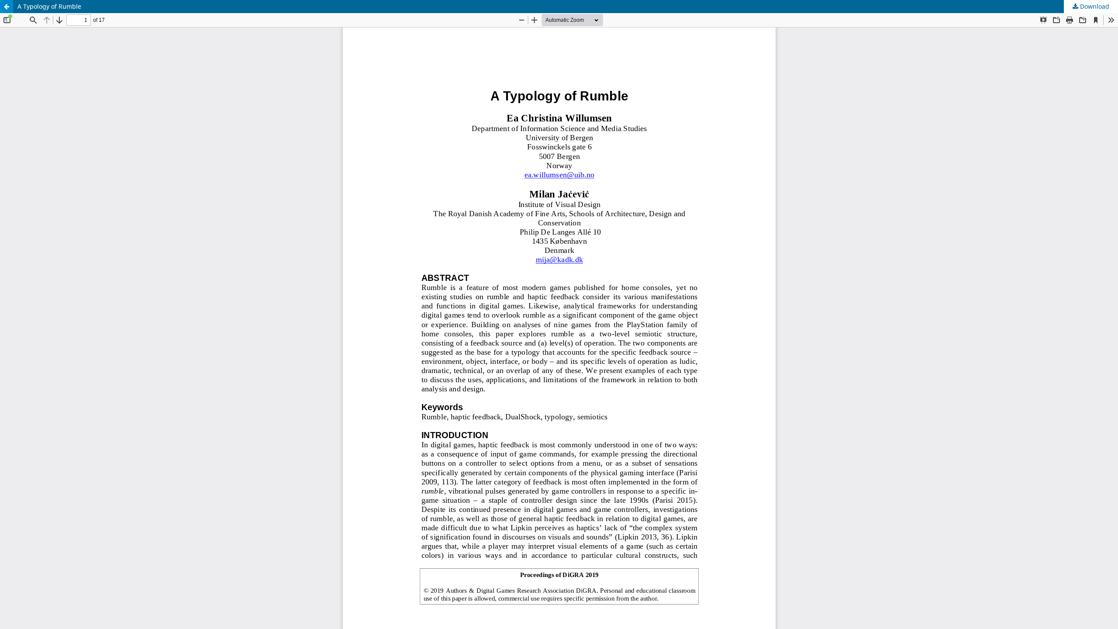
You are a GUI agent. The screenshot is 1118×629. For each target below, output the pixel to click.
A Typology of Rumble (49, 6)
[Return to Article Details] (6, 6)
